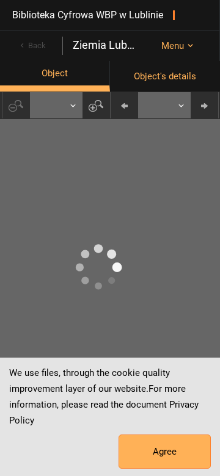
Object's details (165, 76)
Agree (165, 451)
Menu (172, 45)
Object (55, 73)
